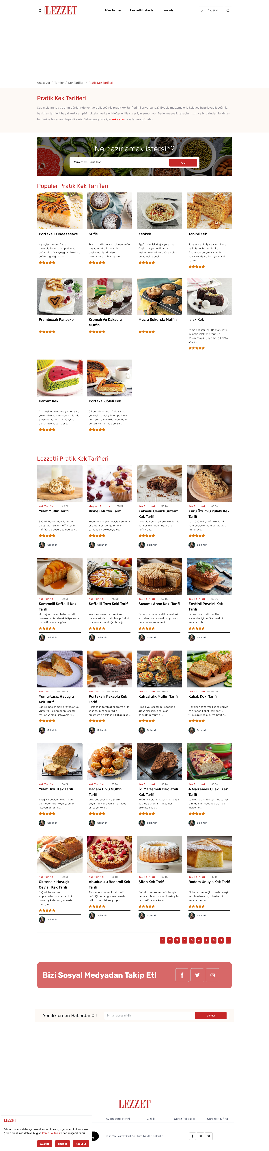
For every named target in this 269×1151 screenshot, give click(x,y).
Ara (183, 162)
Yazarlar (169, 10)
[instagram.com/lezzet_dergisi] (212, 975)
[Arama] (228, 10)
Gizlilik (151, 1118)
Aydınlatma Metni (118, 1118)
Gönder (211, 1015)
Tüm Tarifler (113, 10)
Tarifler (59, 82)
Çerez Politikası (184, 1118)
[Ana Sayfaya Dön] (135, 1103)
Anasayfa (43, 82)
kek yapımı (119, 119)
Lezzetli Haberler (142, 10)
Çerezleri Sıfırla (217, 1118)
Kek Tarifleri (76, 82)
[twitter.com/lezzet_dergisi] (197, 975)
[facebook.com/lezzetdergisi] (182, 975)
